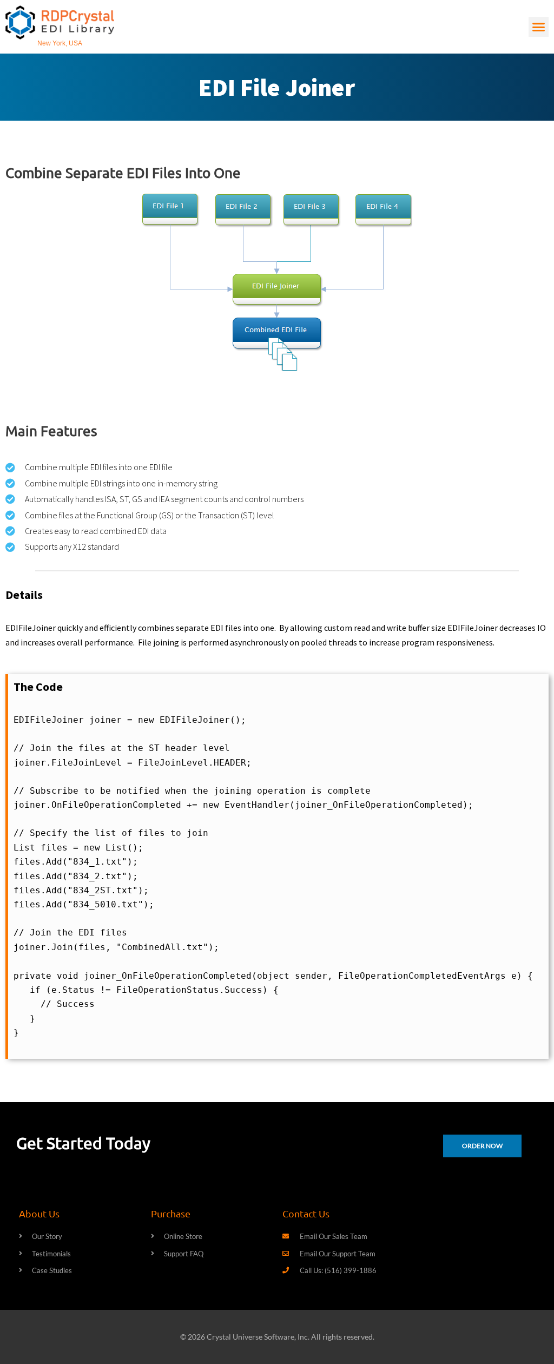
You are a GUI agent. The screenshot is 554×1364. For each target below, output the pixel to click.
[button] (539, 27)
